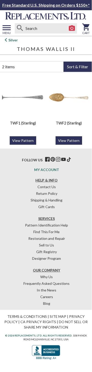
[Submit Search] (20, 28)
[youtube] (63, 159)
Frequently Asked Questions (46, 283)
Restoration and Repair (46, 238)
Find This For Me (46, 232)
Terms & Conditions (27, 316)
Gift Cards (46, 207)
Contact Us (46, 187)
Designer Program (46, 258)
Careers (46, 297)
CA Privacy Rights (38, 322)
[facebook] (47, 159)
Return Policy (46, 193)
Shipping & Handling (46, 200)
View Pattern (23, 140)
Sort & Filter (77, 66)
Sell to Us (46, 245)
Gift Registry (46, 252)
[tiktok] (69, 159)
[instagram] (58, 159)
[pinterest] (52, 159)
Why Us (46, 277)
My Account (46, 169)
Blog (46, 303)
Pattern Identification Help (46, 225)
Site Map (58, 316)
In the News (46, 290)
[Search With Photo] (72, 28)
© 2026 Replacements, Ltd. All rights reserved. (38, 335)
